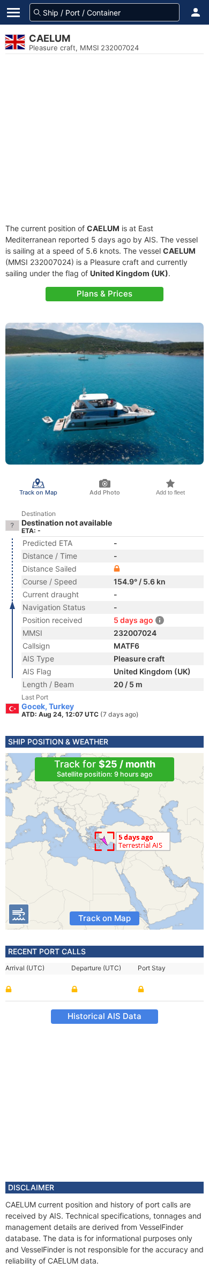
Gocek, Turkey (47, 706)
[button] (195, 12)
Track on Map (104, 918)
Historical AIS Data (104, 1016)
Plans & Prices (104, 293)
